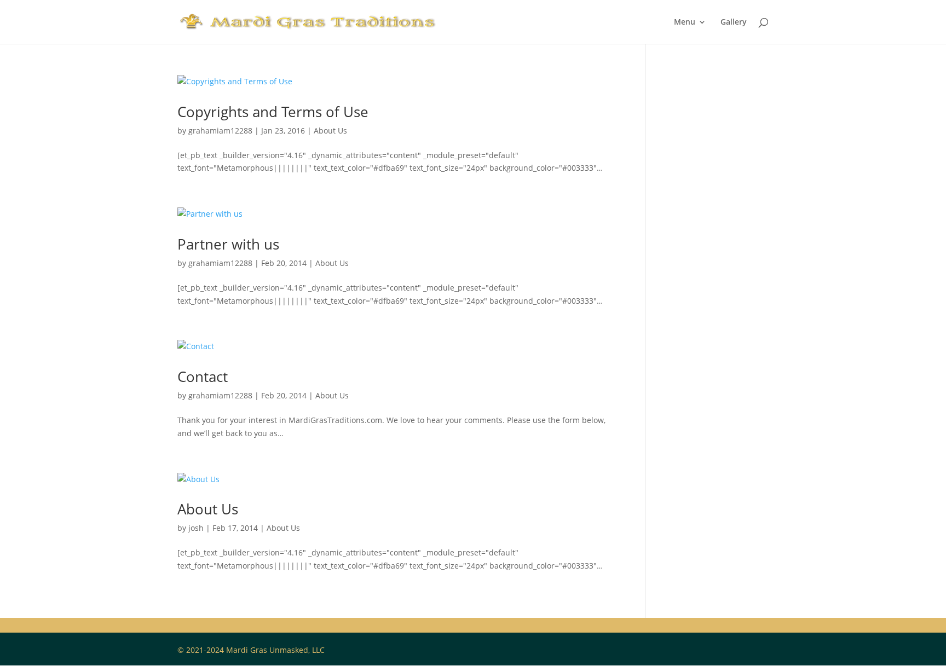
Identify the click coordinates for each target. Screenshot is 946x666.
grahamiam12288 (220, 130)
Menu (684, 22)
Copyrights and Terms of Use (272, 111)
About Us (330, 130)
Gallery (733, 22)
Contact (202, 376)
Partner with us (228, 244)
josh (196, 528)
